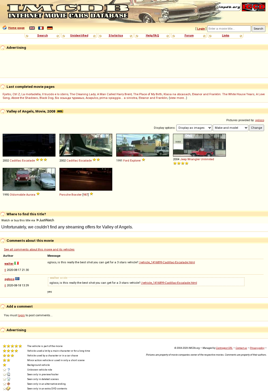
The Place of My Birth (147, 94)
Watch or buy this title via (18, 220)
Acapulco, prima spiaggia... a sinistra (111, 98)
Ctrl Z (16, 94)
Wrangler (193, 159)
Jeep (183, 159)
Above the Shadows (24, 98)
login (21, 315)
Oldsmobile (17, 194)
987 (85, 194)
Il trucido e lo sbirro (55, 94)
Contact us (241, 347)
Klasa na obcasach (177, 94)
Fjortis (7, 94)
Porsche (65, 194)
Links (225, 35)
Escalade (28, 160)
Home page (16, 28)
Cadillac (15, 160)
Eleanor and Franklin (153, 98)
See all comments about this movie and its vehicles (39, 249)
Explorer (135, 160)
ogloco (259, 120)
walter (9, 263)
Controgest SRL (224, 347)
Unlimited (207, 159)
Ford (126, 160)
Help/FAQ (152, 35)
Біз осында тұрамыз (69, 98)
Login (201, 28)
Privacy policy (257, 347)
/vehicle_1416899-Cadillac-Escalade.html (167, 262)
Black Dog (46, 98)
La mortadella (31, 94)
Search (42, 35)
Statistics (116, 35)
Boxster (76, 194)
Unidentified (79, 35)
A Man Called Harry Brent (114, 94)
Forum (189, 35)
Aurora (30, 194)
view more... (178, 98)
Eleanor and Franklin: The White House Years (223, 94)
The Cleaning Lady (83, 94)
